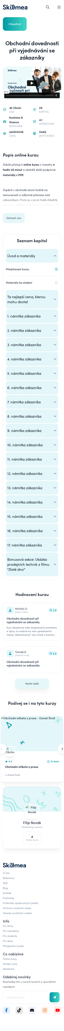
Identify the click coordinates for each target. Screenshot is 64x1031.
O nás (6, 873)
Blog (5, 888)
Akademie (8, 969)
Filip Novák (32, 822)
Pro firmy (8, 926)
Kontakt (7, 893)
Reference (8, 878)
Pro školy (8, 941)
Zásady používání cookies (17, 913)
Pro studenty (10, 936)
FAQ (5, 883)
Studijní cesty (10, 964)
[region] (32, 749)
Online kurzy (10, 959)
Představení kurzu (17, 269)
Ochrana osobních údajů (17, 908)
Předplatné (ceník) (13, 946)
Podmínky (8, 898)
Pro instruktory (11, 931)
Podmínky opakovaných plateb (20, 903)
